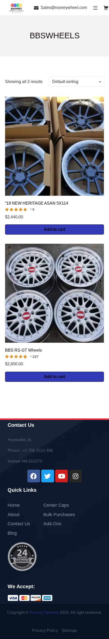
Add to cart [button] (54, 229)
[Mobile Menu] (95, 7)
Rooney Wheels (44, 612)
